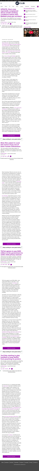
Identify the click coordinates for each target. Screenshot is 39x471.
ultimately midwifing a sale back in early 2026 (11, 331)
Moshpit (19, 0)
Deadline (14, 56)
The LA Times (7, 56)
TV (9, 6)
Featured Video (27, 27)
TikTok (6, 264)
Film (13, 6)
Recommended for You (29, 8)
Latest (2, 6)
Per (5, 195)
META (6, 156)
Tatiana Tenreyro (4, 22)
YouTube (6, 368)
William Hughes (4, 153)
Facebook (21, 462)
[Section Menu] (1, 3)
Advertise (11, 462)
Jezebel (8, 0)
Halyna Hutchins (5, 43)
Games (21, 6)
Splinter (11, 0)
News (6, 6)
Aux (1, 156)
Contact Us (36, 462)
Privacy (31, 462)
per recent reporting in (11, 416)
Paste (1, 0)
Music (17, 6)
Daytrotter (15, 0)
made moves (6, 385)
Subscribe (27, 6)
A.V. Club (4, 0)
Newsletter (33, 6)
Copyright (26, 462)
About (2, 462)
